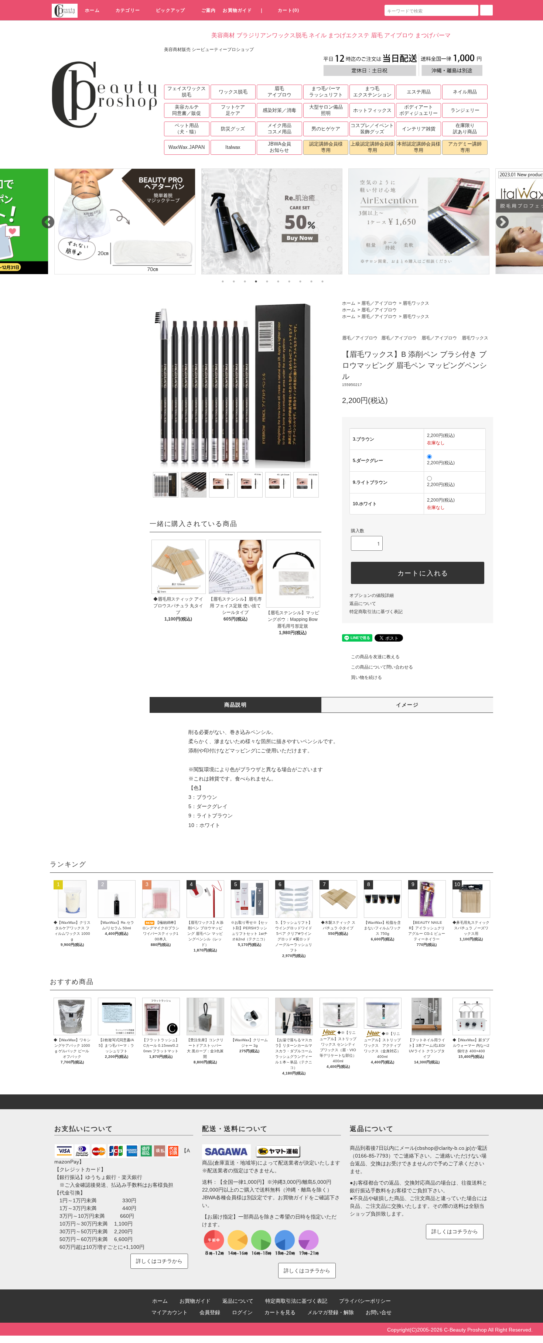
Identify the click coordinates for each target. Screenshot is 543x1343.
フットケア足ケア (233, 110)
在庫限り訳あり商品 (465, 128)
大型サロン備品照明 (326, 110)
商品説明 (235, 705)
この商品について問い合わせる (382, 667)
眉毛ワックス (416, 303)
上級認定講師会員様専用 (372, 147)
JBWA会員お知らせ (279, 147)
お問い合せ (379, 1312)
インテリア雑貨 (419, 128)
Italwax (232, 147)
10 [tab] (322, 281)
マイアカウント (169, 1312)
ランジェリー (465, 110)
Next (498, 219)
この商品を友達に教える (375, 656)
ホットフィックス (372, 110)
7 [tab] (289, 281)
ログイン (242, 1312)
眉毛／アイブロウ (379, 303)
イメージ (407, 705)
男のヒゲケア (325, 128)
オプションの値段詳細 (371, 595)
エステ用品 (419, 92)
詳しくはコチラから (159, 1261)
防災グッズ (233, 128)
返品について (362, 603)
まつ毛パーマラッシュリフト (326, 92)
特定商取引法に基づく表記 (376, 611)
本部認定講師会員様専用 (418, 147)
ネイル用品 (465, 92)
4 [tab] (256, 281)
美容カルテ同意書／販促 (186, 110)
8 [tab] (300, 281)
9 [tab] (311, 281)
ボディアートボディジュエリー (418, 110)
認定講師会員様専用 (326, 147)
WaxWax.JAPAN (186, 147)
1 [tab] (222, 281)
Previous (44, 219)
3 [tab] (245, 281)
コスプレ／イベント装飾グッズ (372, 128)
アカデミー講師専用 (465, 147)
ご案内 (208, 10)
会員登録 (209, 1312)
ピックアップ (170, 10)
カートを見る (280, 1312)
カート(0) (288, 10)
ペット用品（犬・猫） (187, 128)
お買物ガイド (237, 10)
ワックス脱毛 (233, 92)
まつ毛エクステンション (372, 92)
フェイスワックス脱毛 (186, 92)
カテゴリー (128, 10)
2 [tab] (234, 281)
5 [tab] (267, 281)
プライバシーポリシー (365, 1301)
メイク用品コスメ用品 (279, 128)
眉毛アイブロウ (279, 92)
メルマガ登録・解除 (330, 1312)
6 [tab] (278, 281)
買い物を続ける (366, 677)
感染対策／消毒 (279, 110)
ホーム (92, 10)
